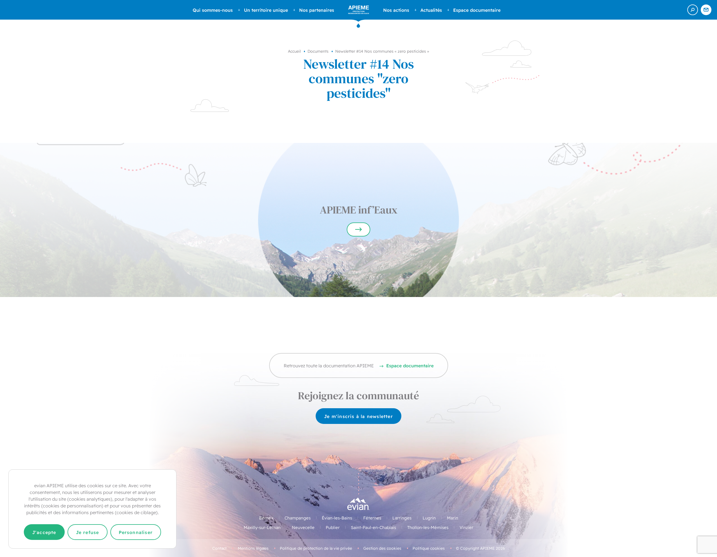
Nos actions (396, 10)
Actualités (431, 10)
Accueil (294, 51)
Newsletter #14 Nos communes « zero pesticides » (382, 51)
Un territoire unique (266, 10)
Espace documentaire (476, 10)
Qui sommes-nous (213, 10)
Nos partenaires (316, 10)
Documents (318, 51)
